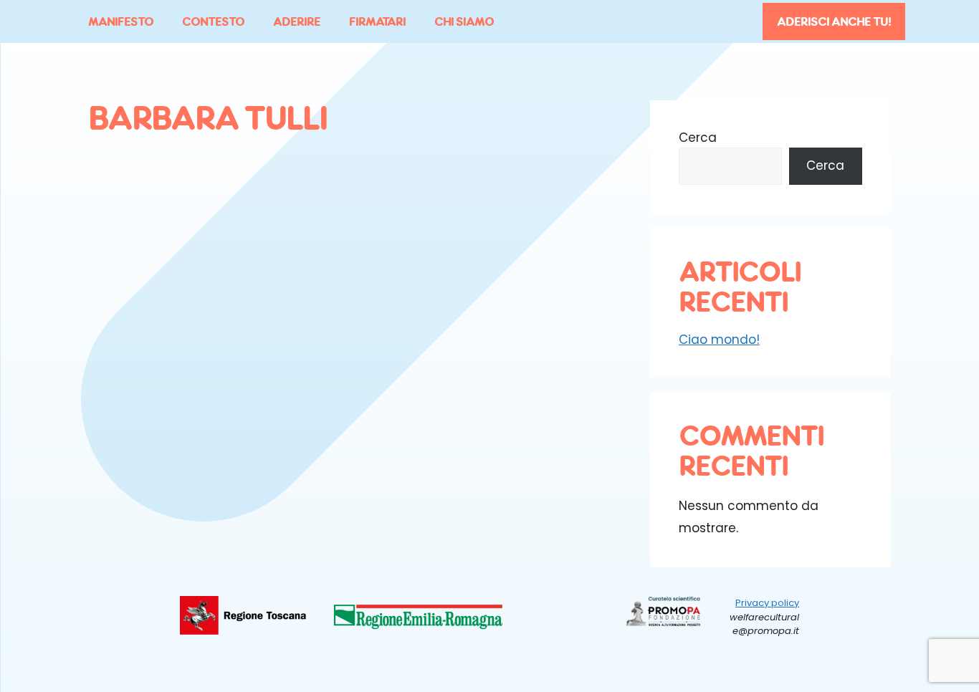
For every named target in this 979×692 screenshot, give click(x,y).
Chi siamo (464, 21)
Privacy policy (767, 603)
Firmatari (377, 21)
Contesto (213, 21)
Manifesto (120, 21)
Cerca (698, 137)
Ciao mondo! (719, 339)
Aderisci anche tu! (834, 21)
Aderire (296, 21)
